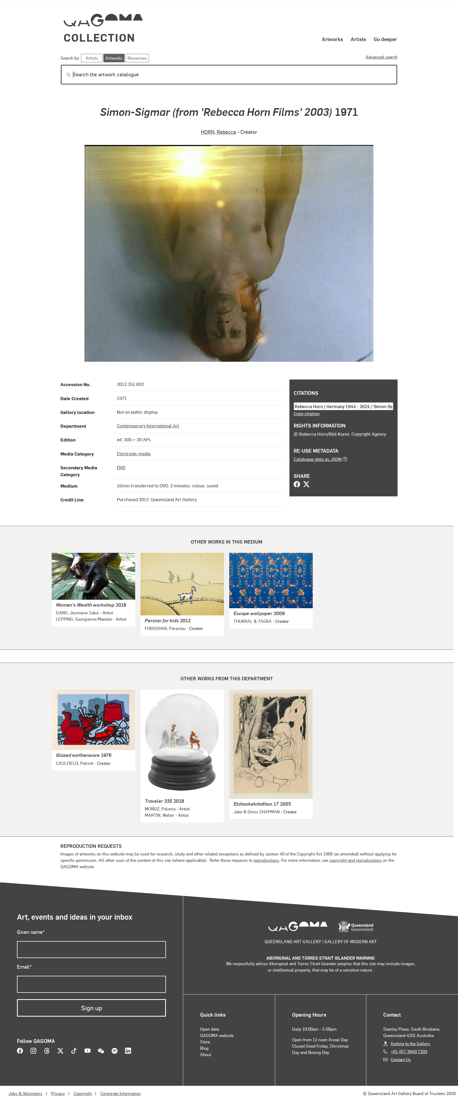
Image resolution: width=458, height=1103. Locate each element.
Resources (137, 58)
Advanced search (381, 57)
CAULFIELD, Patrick (74, 763)
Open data (209, 1029)
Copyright (83, 1093)
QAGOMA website (217, 1035)
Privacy (58, 1093)
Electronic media (134, 453)
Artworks (332, 39)
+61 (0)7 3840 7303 (409, 1051)
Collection (99, 37)
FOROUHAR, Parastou (165, 628)
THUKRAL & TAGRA (253, 621)
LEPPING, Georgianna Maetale (84, 619)
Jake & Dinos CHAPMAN (257, 811)
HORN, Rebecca (218, 132)
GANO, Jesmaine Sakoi (77, 612)
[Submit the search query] (64, 74)
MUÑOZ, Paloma (160, 808)
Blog (204, 1048)
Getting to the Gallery (410, 1043)
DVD (121, 467)
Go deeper (385, 39)
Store (205, 1041)
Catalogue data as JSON (318, 459)
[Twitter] (306, 485)
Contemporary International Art (148, 426)
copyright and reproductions (355, 860)
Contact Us (401, 1059)
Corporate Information (120, 1093)
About (205, 1054)
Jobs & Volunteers (25, 1093)
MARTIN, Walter (159, 815)
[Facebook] (297, 485)
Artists (358, 39)
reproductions (266, 860)
